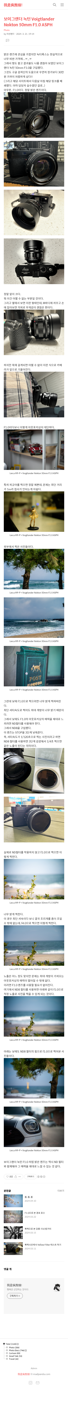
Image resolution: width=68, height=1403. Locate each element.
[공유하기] (16, 1176)
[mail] (37, 1383)
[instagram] (30, 1383)
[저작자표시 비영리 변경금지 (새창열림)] (41, 1176)
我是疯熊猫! (13, 4)
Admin (34, 1368)
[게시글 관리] (20, 1176)
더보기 (61, 1190)
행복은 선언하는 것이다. (18, 1289)
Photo (7, 30)
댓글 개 (8, 1269)
